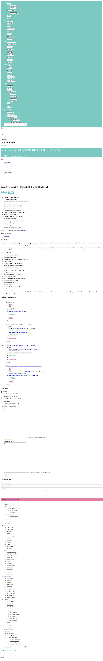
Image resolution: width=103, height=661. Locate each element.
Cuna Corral (9, 67)
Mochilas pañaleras (13, 12)
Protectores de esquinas (14, 117)
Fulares (8, 18)
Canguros (9, 16)
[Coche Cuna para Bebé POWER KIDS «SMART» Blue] (7, 170)
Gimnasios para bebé (11, 38)
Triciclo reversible (13, 98)
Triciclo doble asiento (14, 96)
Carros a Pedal (10, 86)
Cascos (8, 111)
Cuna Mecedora (10, 70)
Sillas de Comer (10, 21)
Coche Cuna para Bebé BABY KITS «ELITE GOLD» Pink (16, 156)
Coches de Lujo (10, 57)
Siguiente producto (8, 172)
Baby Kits (25, 230)
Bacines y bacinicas (10, 28)
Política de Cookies (5, 486)
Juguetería (5, 83)
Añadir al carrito (12, 359)
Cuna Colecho (9, 65)
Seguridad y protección (8, 109)
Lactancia (8, 4)
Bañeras (8, 26)
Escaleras (8, 31)
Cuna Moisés (9, 68)
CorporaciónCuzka (10, 499)
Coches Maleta (10, 46)
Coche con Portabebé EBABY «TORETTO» (19, 311)
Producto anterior (8, 162)
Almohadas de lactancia (14, 5)
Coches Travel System (11, 42)
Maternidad (6, 2)
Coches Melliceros (10, 55)
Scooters (8, 104)
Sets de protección (10, 114)
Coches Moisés (10, 59)
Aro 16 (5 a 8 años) (11, 78)
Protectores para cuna (14, 119)
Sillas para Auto (10, 23)
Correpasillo (9, 106)
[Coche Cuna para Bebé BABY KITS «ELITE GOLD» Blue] (7, 180)
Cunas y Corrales (7, 64)
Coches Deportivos (10, 54)
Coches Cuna (9, 47)
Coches (5, 41)
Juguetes (8, 36)
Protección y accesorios (11, 116)
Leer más (11, 318)
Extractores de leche (14, 7)
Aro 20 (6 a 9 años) (11, 80)
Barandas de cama (16, 120)
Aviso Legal (3, 489)
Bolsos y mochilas (10, 10)
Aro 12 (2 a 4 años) (11, 75)
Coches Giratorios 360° (11, 44)
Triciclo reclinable (13, 99)
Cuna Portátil (9, 72)
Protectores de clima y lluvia (15, 122)
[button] (6, 234)
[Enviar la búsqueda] (16, 650)
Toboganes (9, 107)
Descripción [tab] (6, 236)
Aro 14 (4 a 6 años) (11, 77)
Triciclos (8, 93)
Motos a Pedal (9, 90)
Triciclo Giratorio (13, 101)
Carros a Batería (10, 85)
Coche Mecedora (10, 60)
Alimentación (9, 39)
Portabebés (9, 15)
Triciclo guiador (13, 94)
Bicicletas (5, 73)
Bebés (5, 20)
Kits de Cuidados (10, 112)
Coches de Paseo (10, 49)
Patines (8, 103)
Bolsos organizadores (14, 13)
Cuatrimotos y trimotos (11, 91)
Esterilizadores (13, 8)
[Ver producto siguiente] (12, 172)
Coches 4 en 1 (9, 51)
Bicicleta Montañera (11, 81)
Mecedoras (9, 34)
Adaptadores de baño (11, 29)
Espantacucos (9, 33)
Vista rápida (29, 324)
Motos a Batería (10, 88)
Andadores (9, 25)
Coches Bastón (10, 52)
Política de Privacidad (5, 483)
